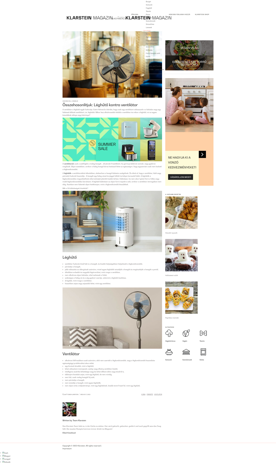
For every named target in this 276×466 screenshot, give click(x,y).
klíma (143, 394)
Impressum (67, 448)
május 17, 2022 (85, 394)
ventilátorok (69, 164)
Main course (69, 5)
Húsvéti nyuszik (171, 233)
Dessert (67, 8)
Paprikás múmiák (172, 318)
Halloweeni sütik (171, 275)
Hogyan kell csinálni (70, 101)
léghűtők (67, 173)
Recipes (66, 1)
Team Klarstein (72, 394)
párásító (150, 394)
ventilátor (158, 394)
